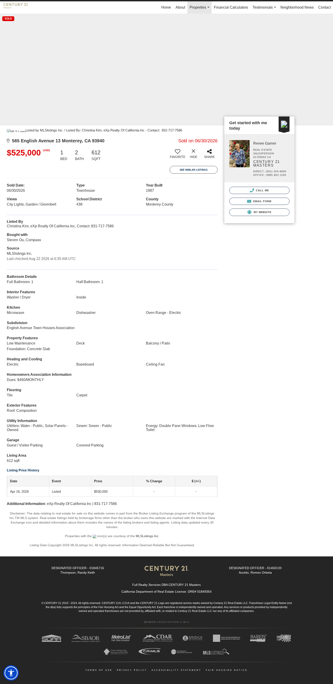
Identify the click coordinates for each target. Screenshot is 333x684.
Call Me (262, 190)
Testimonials (265, 9)
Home (166, 7)
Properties (200, 9)
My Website (262, 212)
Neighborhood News (297, 7)
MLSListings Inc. (147, 536)
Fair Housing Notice (227, 670)
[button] (11, 672)
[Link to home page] (18, 7)
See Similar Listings (194, 169)
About (180, 7)
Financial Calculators (231, 7)
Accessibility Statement (176, 670)
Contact (324, 7)
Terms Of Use (98, 670)
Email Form (261, 201)
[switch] (178, 155)
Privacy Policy (132, 670)
